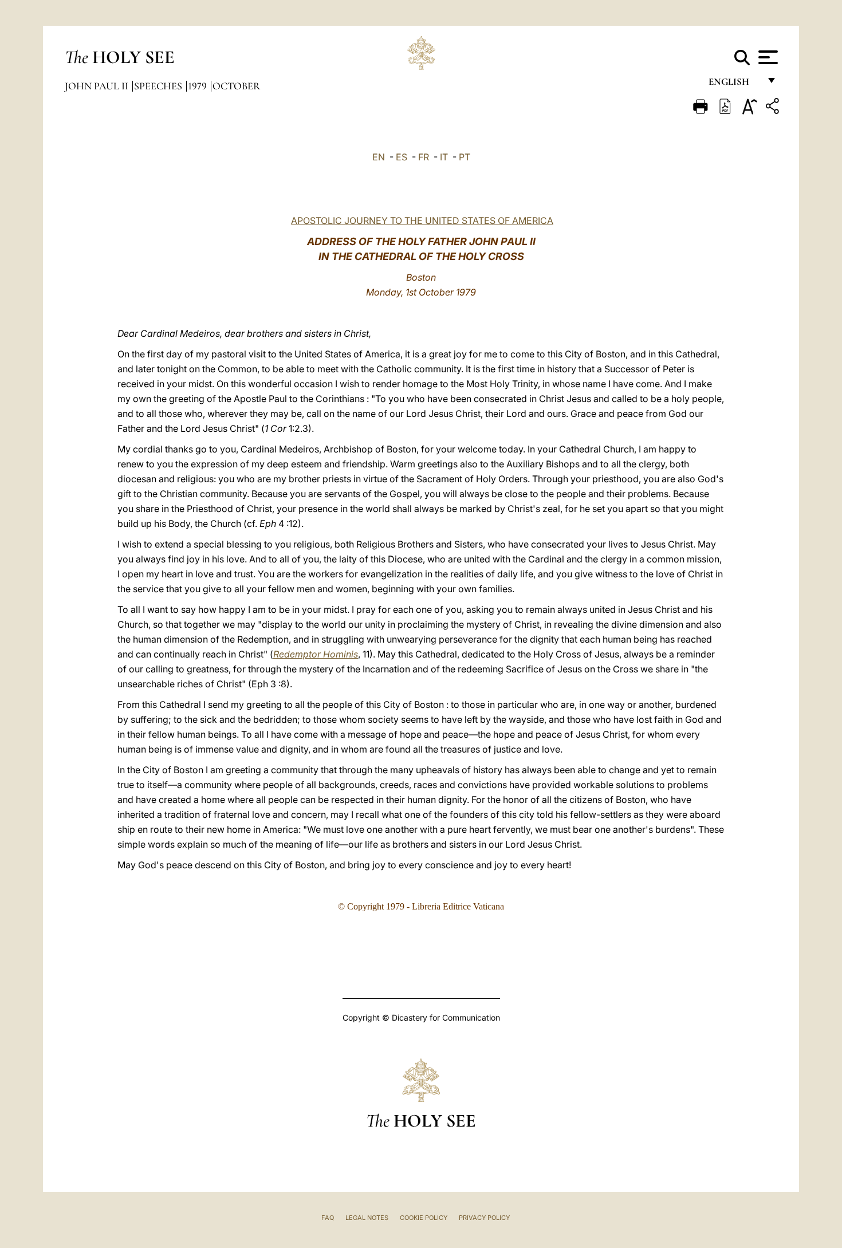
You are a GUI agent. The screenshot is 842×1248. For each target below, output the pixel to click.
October (236, 86)
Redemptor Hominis (315, 654)
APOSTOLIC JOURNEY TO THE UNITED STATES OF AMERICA (422, 220)
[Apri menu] (767, 57)
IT (444, 157)
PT (464, 157)
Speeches (159, 86)
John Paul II (98, 86)
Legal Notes (366, 1218)
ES (401, 157)
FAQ (327, 1218)
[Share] (774, 108)
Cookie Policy (423, 1218)
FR (423, 157)
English (734, 84)
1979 (198, 86)
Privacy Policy (484, 1218)
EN (378, 157)
